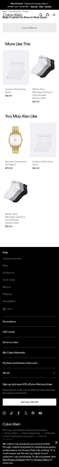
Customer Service (12, 258)
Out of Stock (29, 27)
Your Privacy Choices (14, 459)
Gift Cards (9, 331)
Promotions (9, 321)
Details (48, 6)
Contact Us (8, 272)
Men (41, 6)
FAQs (5, 265)
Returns (6, 286)
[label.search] (41, 14)
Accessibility (9, 301)
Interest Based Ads (31, 433)
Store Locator (10, 342)
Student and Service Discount (20, 363)
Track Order (9, 279)
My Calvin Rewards (14, 352)
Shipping (7, 293)
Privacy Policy (11, 433)
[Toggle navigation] (54, 15)
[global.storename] (12, 14)
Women (34, 6)
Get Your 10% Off (29, 402)
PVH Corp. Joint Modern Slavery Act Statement (25, 430)
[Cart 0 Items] (47, 14)
